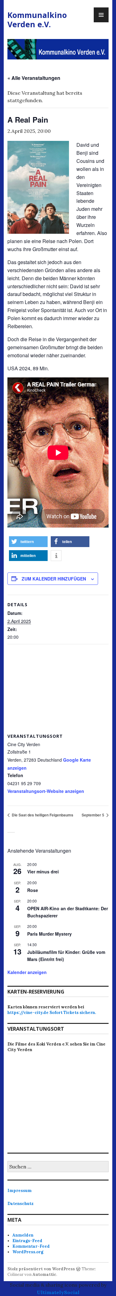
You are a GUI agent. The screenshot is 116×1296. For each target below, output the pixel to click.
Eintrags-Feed (27, 1240)
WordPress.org (27, 1252)
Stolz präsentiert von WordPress (41, 1269)
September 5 (93, 815)
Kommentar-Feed (31, 1246)
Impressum (19, 1190)
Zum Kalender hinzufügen (54, 579)
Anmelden (22, 1235)
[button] (28, 541)
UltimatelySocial (58, 1292)
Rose (32, 890)
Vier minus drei (43, 871)
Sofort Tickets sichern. (72, 1012)
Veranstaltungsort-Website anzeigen (45, 791)
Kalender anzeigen (27, 972)
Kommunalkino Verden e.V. (37, 19)
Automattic (44, 1274)
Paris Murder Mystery (49, 934)
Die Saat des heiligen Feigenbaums (42, 815)
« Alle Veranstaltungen (33, 77)
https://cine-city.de (28, 1012)
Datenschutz (20, 1203)
